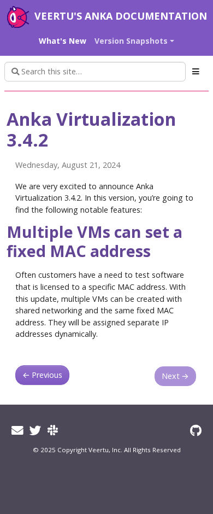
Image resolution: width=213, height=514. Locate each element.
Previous (42, 375)
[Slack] (53, 430)
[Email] (17, 430)
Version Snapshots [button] (131, 41)
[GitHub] (196, 430)
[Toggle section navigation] (196, 71)
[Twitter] (35, 430)
